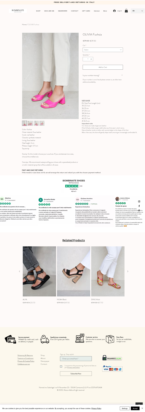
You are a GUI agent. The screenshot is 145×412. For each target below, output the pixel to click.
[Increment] (91, 59)
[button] (126, 10)
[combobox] (103, 50)
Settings (125, 408)
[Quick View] (39, 271)
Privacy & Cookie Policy (26, 361)
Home (24, 24)
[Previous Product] (19, 271)
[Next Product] (127, 271)
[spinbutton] (88, 59)
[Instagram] (139, 201)
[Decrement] (84, 59)
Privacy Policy (96, 408)
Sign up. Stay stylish (67, 354)
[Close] (142, 408)
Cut (84, 45)
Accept (135, 408)
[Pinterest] (139, 210)
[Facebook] (139, 206)
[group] (73, 276)
